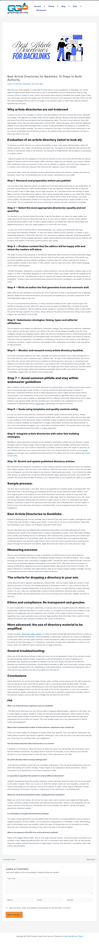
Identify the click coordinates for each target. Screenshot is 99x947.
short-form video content (31, 634)
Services (37, 6)
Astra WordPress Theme (73, 936)
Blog (63, 6)
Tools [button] (75, 6)
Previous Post (9, 859)
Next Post (91, 859)
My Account (41, 10)
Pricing (51, 6)
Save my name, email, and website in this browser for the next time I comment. (40, 908)
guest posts (40, 404)
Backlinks (27, 84)
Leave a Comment (14, 84)
